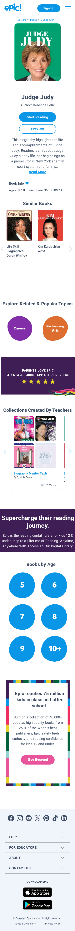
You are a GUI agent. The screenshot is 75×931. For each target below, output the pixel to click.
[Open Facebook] (11, 818)
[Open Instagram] (20, 818)
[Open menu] (68, 8)
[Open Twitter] (37, 818)
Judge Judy (47, 20)
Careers (22, 20)
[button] (34, 452)
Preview (37, 129)
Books (33, 20)
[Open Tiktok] (55, 818)
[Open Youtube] (29, 818)
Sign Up (48, 8)
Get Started (38, 759)
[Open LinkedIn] (64, 818)
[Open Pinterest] (46, 818)
